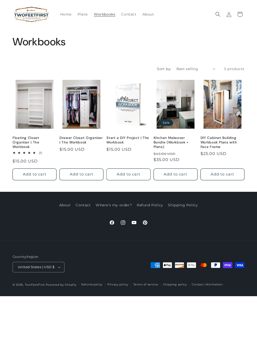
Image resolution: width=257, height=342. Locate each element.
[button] (217, 14)
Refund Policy (150, 205)
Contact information (207, 284)
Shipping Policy (183, 205)
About (65, 205)
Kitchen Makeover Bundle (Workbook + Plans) (171, 142)
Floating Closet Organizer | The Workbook (26, 142)
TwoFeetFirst (35, 284)
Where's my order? (114, 205)
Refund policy (91, 284)
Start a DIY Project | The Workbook (127, 140)
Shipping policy (175, 284)
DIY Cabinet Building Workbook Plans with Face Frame (219, 142)
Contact (83, 205)
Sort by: (164, 69)
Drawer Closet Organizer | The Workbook (81, 140)
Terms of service (145, 284)
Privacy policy (117, 284)
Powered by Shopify (61, 284)
